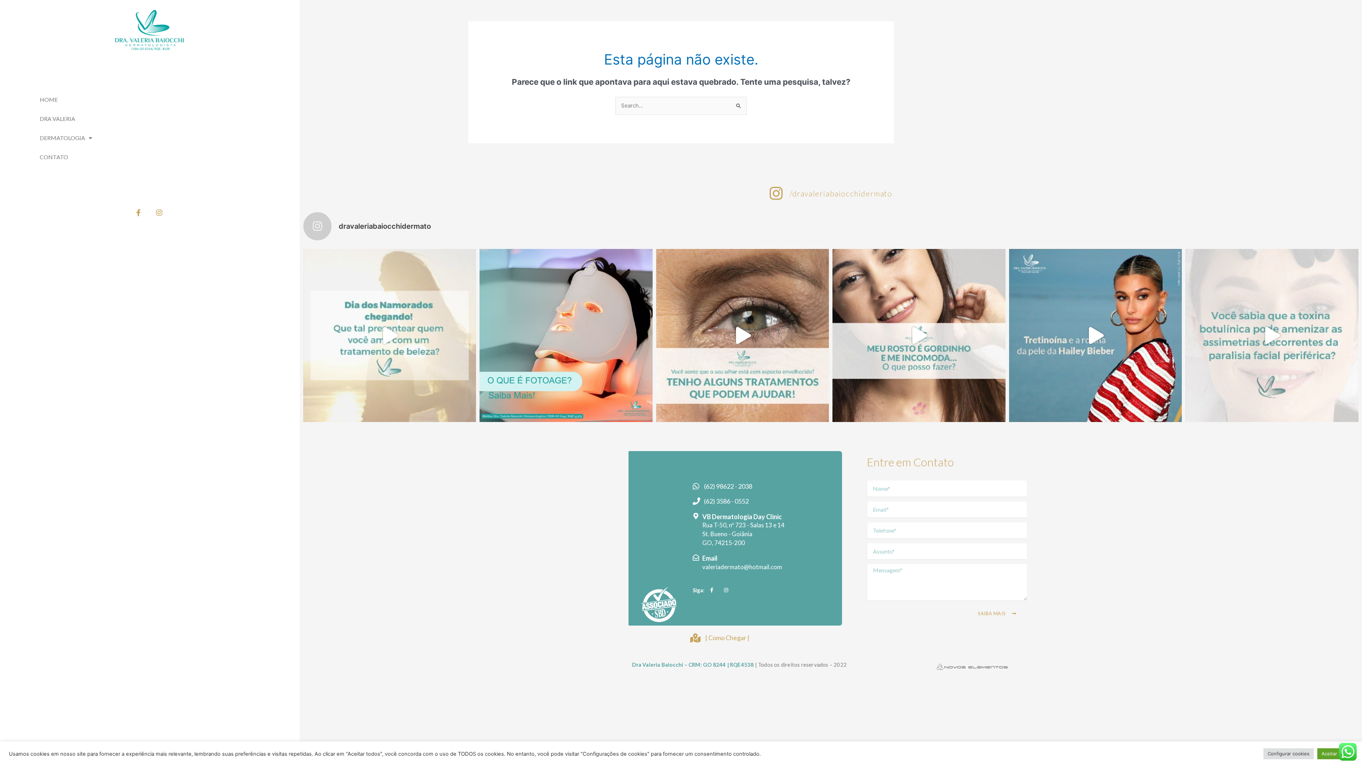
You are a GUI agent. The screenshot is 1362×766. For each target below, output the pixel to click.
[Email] (696, 557)
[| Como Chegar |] (695, 638)
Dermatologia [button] (62, 137)
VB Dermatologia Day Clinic (742, 517)
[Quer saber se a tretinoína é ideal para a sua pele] (1095, 335)
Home (49, 99)
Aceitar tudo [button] (1335, 753)
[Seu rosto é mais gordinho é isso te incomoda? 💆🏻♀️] (919, 335)
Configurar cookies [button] (1289, 753)
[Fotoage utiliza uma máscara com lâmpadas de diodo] (566, 335)
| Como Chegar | (727, 638)
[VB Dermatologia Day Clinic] (696, 516)
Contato (54, 157)
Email (710, 558)
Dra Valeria (57, 118)
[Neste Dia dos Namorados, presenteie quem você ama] (389, 335)
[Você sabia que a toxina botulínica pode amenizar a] (1271, 335)
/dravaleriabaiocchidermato (841, 193)
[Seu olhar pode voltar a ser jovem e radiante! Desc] (742, 335)
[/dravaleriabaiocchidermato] (776, 193)
